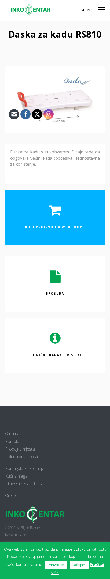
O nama (12, 433)
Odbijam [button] (79, 564)
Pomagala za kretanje (24, 468)
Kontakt (12, 441)
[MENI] (104, 9)
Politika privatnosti (21, 456)
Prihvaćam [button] (56, 564)
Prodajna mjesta (20, 449)
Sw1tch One (17, 535)
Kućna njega (16, 476)
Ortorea (12, 495)
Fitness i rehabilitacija (24, 483)
